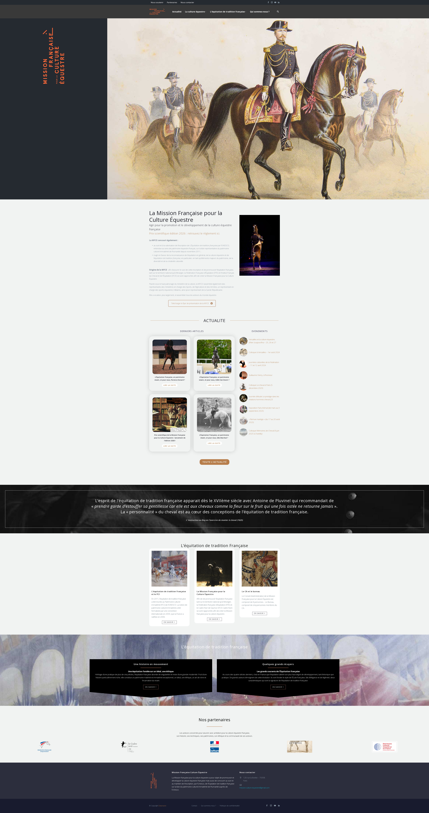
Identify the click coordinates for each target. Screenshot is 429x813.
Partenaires (172, 2)
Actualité (176, 11)
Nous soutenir (157, 2)
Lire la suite (169, 385)
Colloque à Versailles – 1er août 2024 (264, 352)
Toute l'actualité (214, 462)
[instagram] (271, 805)
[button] (278, 11)
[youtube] (275, 805)
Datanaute (162, 806)
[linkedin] (279, 805)
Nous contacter (187, 2)
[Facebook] (268, 2)
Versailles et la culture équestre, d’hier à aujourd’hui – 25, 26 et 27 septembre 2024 (262, 342)
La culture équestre (195, 11)
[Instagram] (272, 2)
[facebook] (267, 805)
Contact (194, 806)
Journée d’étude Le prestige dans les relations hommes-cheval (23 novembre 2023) (264, 399)
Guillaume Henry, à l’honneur (260, 375)
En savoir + (169, 622)
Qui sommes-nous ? (259, 11)
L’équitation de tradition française (227, 11)
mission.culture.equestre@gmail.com (254, 787)
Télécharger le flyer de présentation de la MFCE (190, 303)
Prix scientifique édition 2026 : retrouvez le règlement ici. (184, 233)
